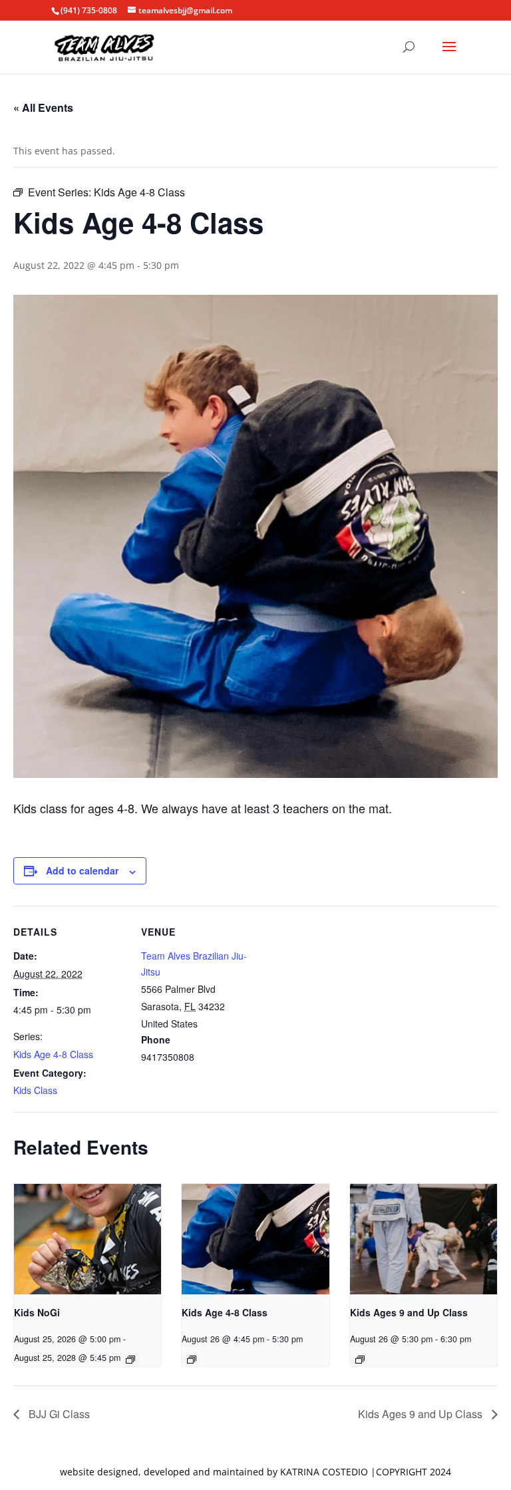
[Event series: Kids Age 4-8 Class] (191, 1360)
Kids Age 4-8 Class (53, 1054)
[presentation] (87, 1239)
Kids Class (35, 1090)
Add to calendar (82, 870)
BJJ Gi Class (58, 1413)
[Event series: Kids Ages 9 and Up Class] (360, 1360)
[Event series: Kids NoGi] (130, 1360)
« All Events (43, 107)
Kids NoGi (37, 1312)
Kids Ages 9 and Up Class (409, 1312)
